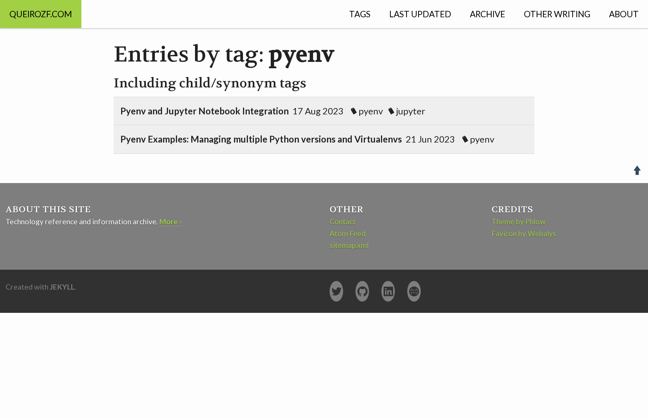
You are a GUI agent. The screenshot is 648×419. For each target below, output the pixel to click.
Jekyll (62, 286)
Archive (487, 14)
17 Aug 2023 (272, 110)
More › (170, 221)
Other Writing (557, 14)
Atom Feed (348, 233)
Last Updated (420, 14)
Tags (359, 14)
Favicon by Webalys (524, 233)
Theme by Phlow (519, 221)
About (624, 14)
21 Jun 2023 (307, 139)
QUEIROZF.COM (40, 14)
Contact (343, 221)
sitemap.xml (349, 245)
